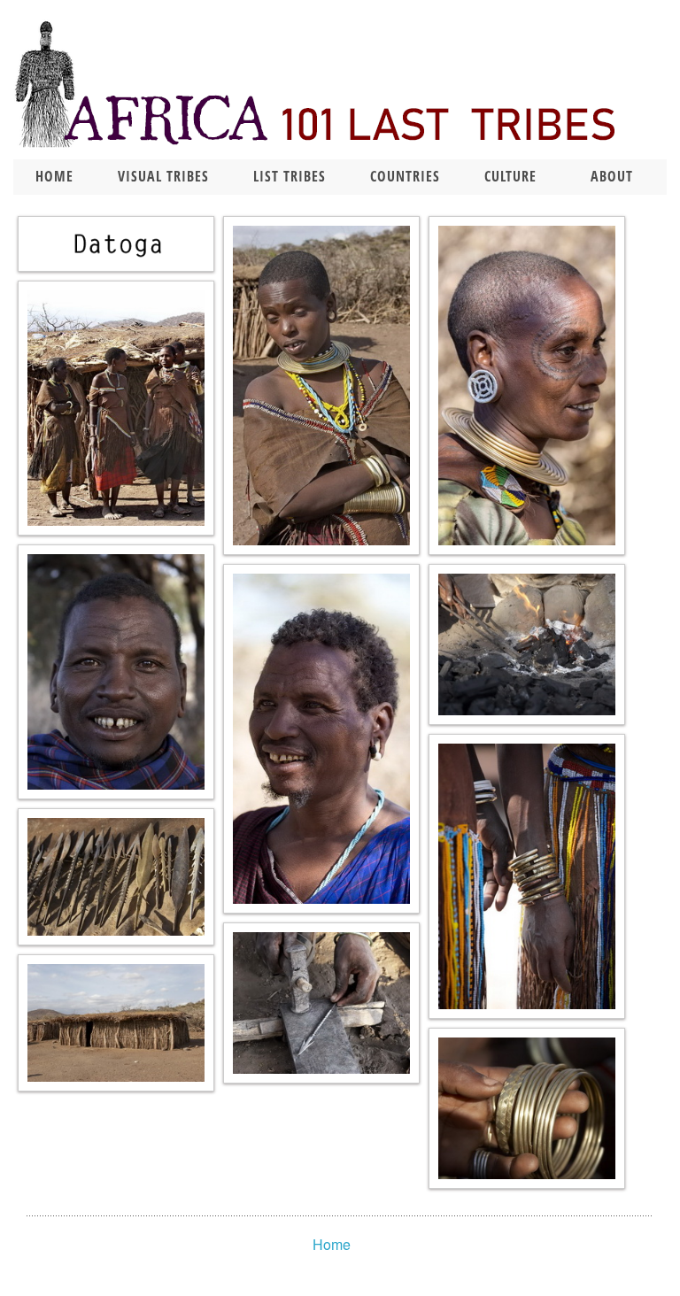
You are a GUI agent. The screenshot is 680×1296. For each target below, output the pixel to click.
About (612, 176)
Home (54, 176)
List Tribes (289, 176)
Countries (405, 176)
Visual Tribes (163, 176)
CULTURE (510, 176)
